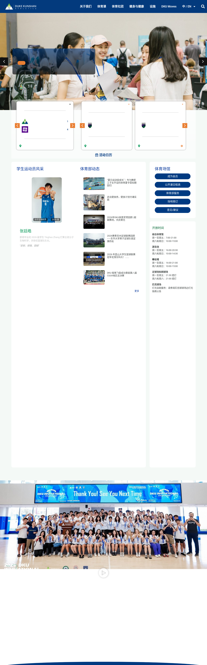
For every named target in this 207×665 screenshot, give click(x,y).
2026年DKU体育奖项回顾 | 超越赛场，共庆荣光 (121, 218)
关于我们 (86, 6)
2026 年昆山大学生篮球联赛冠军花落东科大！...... (121, 255)
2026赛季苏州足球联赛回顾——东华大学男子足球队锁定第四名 (121, 238)
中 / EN (186, 6)
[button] (203, 6)
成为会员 (173, 176)
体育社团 (118, 6)
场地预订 (173, 201)
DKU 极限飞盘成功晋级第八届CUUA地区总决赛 (122, 274)
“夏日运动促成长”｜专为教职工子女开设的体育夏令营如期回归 (121, 183)
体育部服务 (172, 193)
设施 (153, 6)
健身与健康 (136, 6)
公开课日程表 (172, 184)
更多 (137, 291)
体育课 (101, 6)
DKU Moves (168, 6)
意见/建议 (172, 209)
